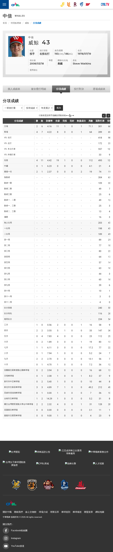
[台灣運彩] (14, 452)
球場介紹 (43, 512)
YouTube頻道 (17, 546)
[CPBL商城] (42, 463)
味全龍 (88, 4)
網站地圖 (99, 512)
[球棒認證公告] (42, 452)
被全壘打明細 (38, 89)
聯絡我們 (18, 512)
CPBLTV (105, 4)
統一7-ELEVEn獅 (69, 4)
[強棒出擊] (70, 463)
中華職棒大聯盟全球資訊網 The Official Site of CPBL (15, 4)
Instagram (16, 538)
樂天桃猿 (75, 4)
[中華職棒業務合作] (98, 452)
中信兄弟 (62, 4)
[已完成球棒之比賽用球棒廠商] (70, 452)
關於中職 (7, 512)
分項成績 (37, 23)
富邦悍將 (81, 4)
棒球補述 (77, 512)
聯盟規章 (88, 512)
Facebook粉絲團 (19, 530)
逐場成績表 (99, 89)
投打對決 (79, 89)
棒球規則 (65, 512)
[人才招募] (98, 463)
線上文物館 (30, 512)
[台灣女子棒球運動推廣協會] (14, 463)
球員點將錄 (16, 23)
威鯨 (27, 23)
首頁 (5, 23)
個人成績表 (14, 89)
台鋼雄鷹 (94, 4)
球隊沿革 (54, 512)
